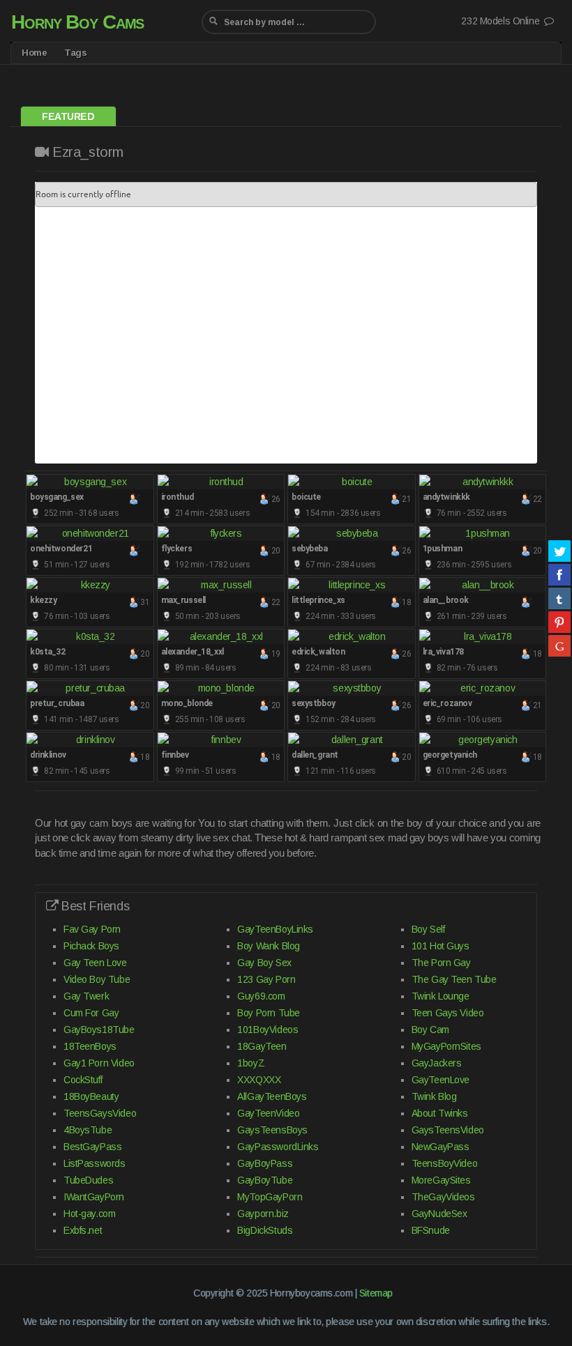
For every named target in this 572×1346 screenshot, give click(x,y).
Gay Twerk (86, 996)
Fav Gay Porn (92, 929)
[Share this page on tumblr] (559, 598)
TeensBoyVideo (445, 1163)
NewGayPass (440, 1146)
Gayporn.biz (262, 1213)
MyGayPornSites (446, 1046)
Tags (75, 52)
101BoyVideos (267, 1029)
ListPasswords (94, 1163)
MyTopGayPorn (269, 1196)
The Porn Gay (441, 962)
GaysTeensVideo (448, 1129)
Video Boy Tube (96, 979)
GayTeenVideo (268, 1113)
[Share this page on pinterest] (559, 622)
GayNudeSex (439, 1213)
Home (34, 52)
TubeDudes (88, 1180)
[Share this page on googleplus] (559, 645)
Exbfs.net (82, 1230)
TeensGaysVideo (99, 1113)
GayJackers (437, 1063)
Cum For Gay (91, 1012)
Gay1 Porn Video (99, 1063)
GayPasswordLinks (277, 1146)
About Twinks (440, 1113)
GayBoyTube (264, 1180)
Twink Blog (434, 1096)
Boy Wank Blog (268, 945)
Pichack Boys (91, 945)
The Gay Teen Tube (454, 979)
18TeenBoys (89, 1046)
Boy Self (428, 929)
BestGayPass (92, 1146)
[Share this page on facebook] (559, 574)
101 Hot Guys (440, 945)
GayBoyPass (264, 1163)
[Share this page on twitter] (559, 551)
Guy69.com (261, 996)
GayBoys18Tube (99, 1029)
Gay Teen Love (95, 962)
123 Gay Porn (266, 979)
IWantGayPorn (93, 1196)
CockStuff (82, 1079)
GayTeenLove (440, 1079)
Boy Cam (430, 1029)
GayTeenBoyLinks (275, 929)
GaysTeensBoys (272, 1129)
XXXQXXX (258, 1079)
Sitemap (376, 1293)
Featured (68, 116)
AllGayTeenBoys (271, 1096)
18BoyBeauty (91, 1096)
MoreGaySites (441, 1180)
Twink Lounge (440, 996)
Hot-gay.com (89, 1213)
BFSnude (431, 1230)
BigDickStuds (264, 1230)
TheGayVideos (443, 1196)
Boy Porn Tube (268, 1012)
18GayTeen (261, 1046)
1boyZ (250, 1063)
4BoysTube (87, 1129)
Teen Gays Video (448, 1012)
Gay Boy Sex (264, 962)
